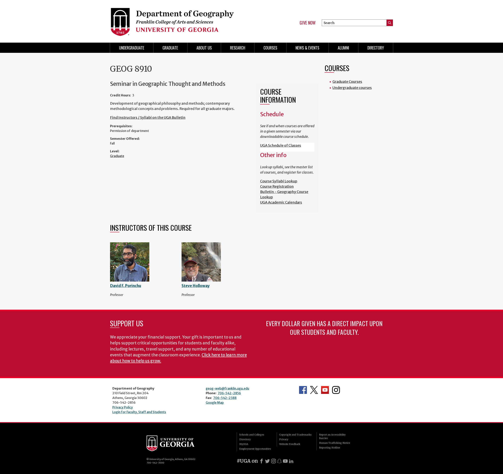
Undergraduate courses (352, 87)
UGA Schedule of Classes (280, 145)
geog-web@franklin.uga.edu (227, 388)
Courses (270, 48)
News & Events (307, 48)
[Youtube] (285, 461)
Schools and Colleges (251, 434)
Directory (375, 48)
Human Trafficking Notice (334, 442)
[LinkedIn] (291, 461)
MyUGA (243, 444)
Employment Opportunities (255, 448)
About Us (204, 48)
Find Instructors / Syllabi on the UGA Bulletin (147, 117)
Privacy (283, 439)
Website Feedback (289, 444)
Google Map (215, 402)
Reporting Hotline (329, 447)
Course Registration (277, 186)
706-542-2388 (225, 398)
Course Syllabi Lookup (278, 181)
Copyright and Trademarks (295, 434)
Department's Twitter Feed (314, 390)
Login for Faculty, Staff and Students (139, 412)
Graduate (117, 156)
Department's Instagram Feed (336, 390)
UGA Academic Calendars (281, 202)
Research (237, 48)
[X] (267, 461)
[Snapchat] (279, 461)
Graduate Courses (347, 81)
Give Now (308, 23)
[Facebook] (261, 461)
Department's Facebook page (303, 390)
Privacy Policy (122, 407)
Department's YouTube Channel (325, 390)
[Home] (179, 19)
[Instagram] (273, 461)
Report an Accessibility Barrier (332, 436)
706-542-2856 (229, 393)
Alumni (343, 48)
